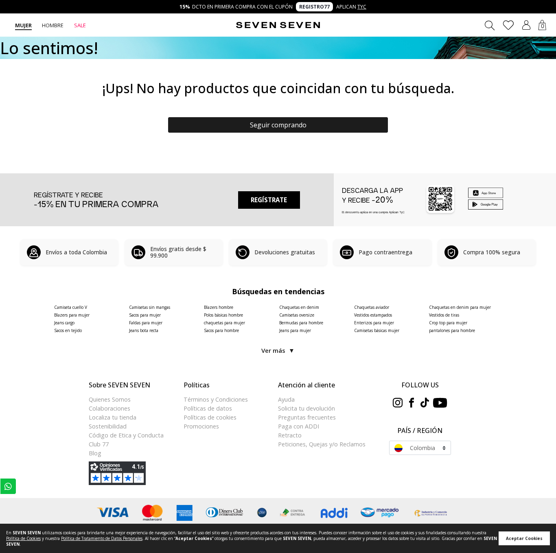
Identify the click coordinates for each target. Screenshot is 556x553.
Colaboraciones (109, 408)
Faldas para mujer (145, 323)
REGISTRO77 (314, 6)
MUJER (23, 25)
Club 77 (99, 444)
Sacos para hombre (221, 330)
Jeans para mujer (295, 330)
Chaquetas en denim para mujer (460, 307)
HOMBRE (52, 25)
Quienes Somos (110, 399)
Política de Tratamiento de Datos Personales (101, 538)
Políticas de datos (208, 408)
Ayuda (286, 399)
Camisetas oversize (296, 315)
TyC (361, 6)
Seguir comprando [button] (278, 124)
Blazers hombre (218, 307)
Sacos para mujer (145, 315)
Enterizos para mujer (374, 323)
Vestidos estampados (373, 315)
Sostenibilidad (108, 426)
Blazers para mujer (72, 315)
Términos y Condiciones (216, 399)
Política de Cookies (23, 538)
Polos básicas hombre (223, 315)
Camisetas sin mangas (149, 307)
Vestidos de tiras (444, 315)
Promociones (201, 426)
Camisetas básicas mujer (376, 330)
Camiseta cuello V (70, 307)
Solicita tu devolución (306, 408)
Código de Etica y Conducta (126, 435)
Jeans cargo (64, 323)
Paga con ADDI (298, 426)
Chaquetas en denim (299, 307)
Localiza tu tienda (112, 417)
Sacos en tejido (68, 330)
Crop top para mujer (448, 323)
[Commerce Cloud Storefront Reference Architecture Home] (278, 25)
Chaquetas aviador (371, 307)
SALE (80, 25)
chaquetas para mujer (224, 323)
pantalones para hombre (452, 330)
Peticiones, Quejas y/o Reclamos (322, 444)
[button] (526, 25)
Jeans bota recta (143, 330)
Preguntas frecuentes (307, 417)
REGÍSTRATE (269, 200)
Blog (95, 453)
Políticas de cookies (210, 417)
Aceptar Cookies (524, 538)
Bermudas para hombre (301, 323)
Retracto (290, 435)
